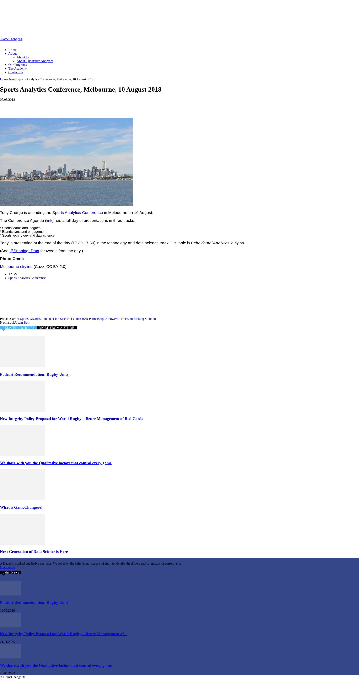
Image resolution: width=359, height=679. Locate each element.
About (12, 53)
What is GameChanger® (21, 507)
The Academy (17, 68)
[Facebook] (7, 106)
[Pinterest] (37, 106)
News (13, 79)
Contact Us (15, 72)
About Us (23, 57)
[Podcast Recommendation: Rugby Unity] (22, 366)
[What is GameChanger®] (22, 499)
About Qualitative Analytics (35, 61)
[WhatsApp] (52, 106)
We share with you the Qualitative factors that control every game (56, 463)
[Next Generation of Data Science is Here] (22, 543)
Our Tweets (7, 567)
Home (12, 50)
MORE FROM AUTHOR (56, 327)
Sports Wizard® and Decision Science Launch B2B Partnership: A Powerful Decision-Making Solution (88, 318)
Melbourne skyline (16, 266)
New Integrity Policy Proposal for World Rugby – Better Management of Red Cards (71, 418)
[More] (67, 106)
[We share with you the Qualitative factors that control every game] (22, 455)
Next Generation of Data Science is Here (34, 551)
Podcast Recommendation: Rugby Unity (34, 374)
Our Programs (17, 64)
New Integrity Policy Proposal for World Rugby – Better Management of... (63, 634)
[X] (22, 106)
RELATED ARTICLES (18, 327)
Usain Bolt (22, 322)
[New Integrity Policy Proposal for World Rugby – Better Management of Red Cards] (22, 410)
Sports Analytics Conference (27, 278)
